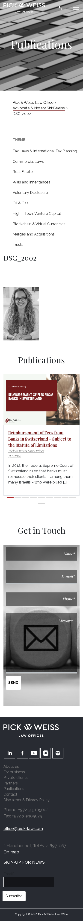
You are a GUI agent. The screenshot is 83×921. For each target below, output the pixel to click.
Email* (8, 874)
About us (11, 766)
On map (11, 851)
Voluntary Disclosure (30, 192)
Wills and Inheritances (31, 182)
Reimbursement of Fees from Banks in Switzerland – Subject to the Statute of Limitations (39, 439)
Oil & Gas (20, 203)
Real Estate (23, 172)
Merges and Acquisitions (34, 234)
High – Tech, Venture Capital (37, 213)
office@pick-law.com (23, 828)
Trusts (18, 244)
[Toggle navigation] (76, 8)
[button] (10, 498)
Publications (13, 789)
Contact (10, 794)
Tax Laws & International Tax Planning (45, 151)
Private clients (15, 777)
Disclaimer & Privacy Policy (26, 800)
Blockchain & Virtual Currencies (39, 224)
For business (14, 772)
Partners (10, 783)
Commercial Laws (28, 161)
